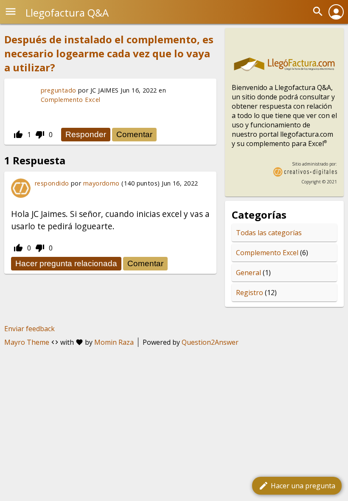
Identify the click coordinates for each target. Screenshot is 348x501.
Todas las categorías (269, 232)
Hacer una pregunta (296, 486)
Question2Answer (210, 342)
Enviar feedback (29, 328)
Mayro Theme (26, 342)
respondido (52, 183)
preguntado (58, 90)
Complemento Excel (71, 100)
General (248, 272)
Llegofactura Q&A (67, 13)
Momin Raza (114, 342)
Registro (249, 292)
